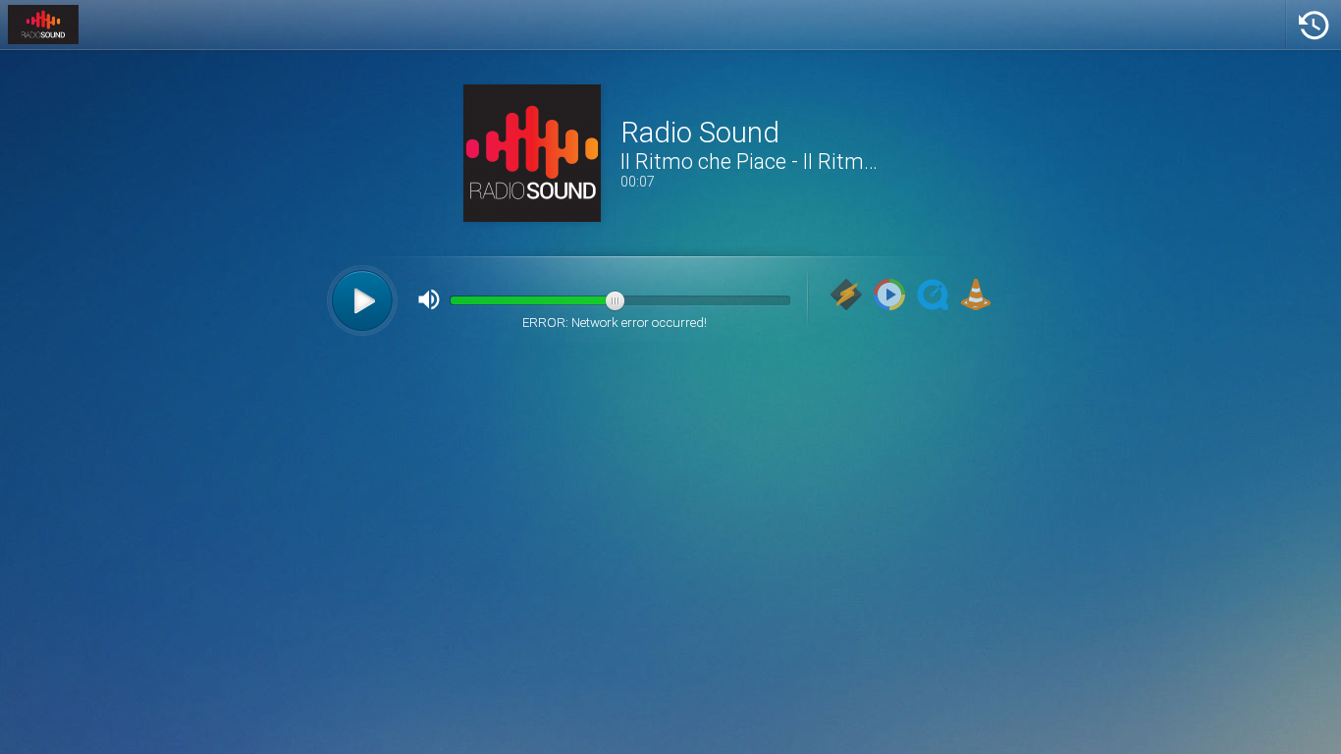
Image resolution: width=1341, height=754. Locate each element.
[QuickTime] (932, 296)
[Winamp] (846, 296)
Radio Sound (699, 132)
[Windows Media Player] (889, 296)
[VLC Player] (976, 296)
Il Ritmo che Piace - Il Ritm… (749, 161)
